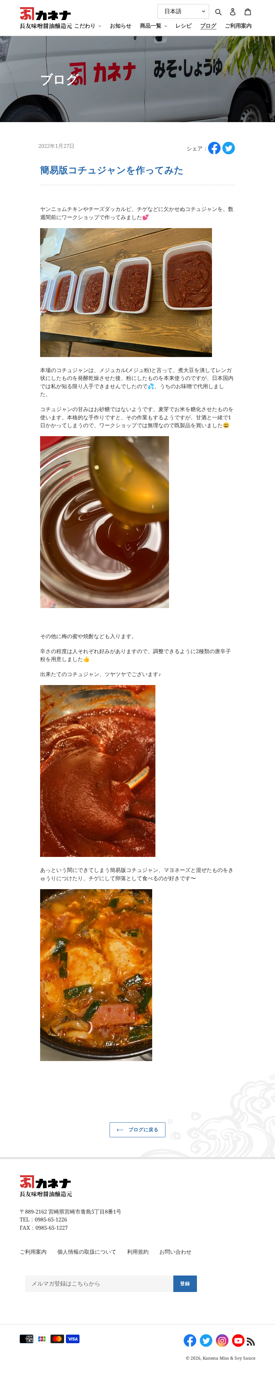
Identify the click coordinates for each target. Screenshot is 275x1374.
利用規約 (138, 1251)
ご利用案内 (33, 1251)
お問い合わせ (175, 1251)
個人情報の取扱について (86, 1251)
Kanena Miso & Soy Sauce (229, 1358)
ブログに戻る (143, 1129)
